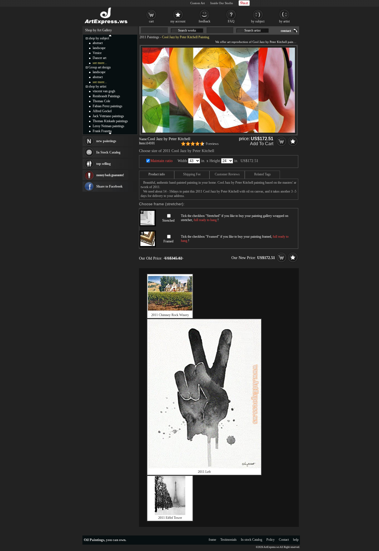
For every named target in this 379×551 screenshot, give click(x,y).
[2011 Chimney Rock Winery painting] (170, 309)
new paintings (106, 141)
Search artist (252, 30)
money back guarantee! (110, 175)
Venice (97, 53)
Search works (187, 30)
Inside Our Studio (221, 3)
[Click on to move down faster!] (110, 133)
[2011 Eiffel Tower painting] (170, 514)
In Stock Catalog (108, 152)
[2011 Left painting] (204, 468)
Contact (284, 540)
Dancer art (99, 58)
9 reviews (212, 144)
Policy (270, 540)
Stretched (168, 220)
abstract (98, 43)
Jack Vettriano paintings (108, 116)
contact (286, 31)
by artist (284, 21)
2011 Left (204, 472)
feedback (204, 21)
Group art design (100, 67)
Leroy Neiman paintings (108, 126)
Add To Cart (261, 143)
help (296, 540)
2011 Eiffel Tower (170, 518)
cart (151, 21)
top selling (103, 164)
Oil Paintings (94, 540)
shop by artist (97, 86)
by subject (257, 21)
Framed (168, 241)
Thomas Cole (101, 101)
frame (212, 540)
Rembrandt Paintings (106, 96)
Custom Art (197, 3)
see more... (100, 63)
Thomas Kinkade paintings (110, 121)
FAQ (231, 21)
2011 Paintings (149, 37)
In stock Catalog (251, 540)
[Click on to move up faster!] (110, 35)
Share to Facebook (109, 186)
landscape (99, 48)
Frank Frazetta (102, 131)
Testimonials (228, 540)
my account (177, 21)
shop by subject (99, 38)
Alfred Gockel (102, 111)
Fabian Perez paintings (107, 106)
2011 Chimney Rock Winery (170, 315)
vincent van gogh (104, 91)
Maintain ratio (161, 161)
